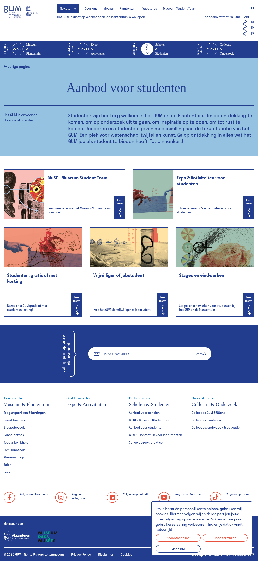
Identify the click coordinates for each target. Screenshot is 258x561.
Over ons (91, 8)
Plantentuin (128, 8)
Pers (7, 472)
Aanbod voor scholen (144, 412)
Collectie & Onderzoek (215, 49)
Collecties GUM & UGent (208, 412)
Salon (7, 464)
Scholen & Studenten (150, 49)
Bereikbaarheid (15, 419)
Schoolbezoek (14, 434)
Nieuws (108, 8)
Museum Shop (14, 457)
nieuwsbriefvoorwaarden (141, 367)
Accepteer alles (178, 537)
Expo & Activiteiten (86, 49)
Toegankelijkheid (16, 442)
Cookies (126, 554)
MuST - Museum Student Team (150, 419)
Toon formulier (225, 537)
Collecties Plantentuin (207, 419)
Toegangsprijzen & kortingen (25, 412)
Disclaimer (105, 554)
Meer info (178, 548)
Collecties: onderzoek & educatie (216, 427)
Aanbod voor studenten (146, 427)
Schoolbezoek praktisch (146, 442)
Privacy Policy (81, 554)
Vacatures (149, 8)
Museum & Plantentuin (22, 49)
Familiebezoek (14, 449)
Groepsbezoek (14, 427)
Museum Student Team (179, 8)
